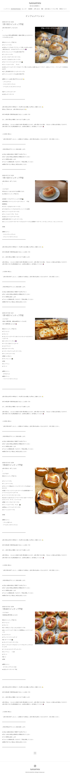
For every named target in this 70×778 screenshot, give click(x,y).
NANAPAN (35, 3)
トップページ (7, 8)
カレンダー (24, 8)
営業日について (63, 8)
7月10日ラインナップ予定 (13, 315)
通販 (42, 8)
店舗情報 (30, 8)
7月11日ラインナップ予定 (13, 178)
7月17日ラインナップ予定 (13, 24)
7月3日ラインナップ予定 (13, 609)
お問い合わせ (37, 8)
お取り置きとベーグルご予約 (51, 8)
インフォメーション (15, 8)
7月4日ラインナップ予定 (13, 465)
